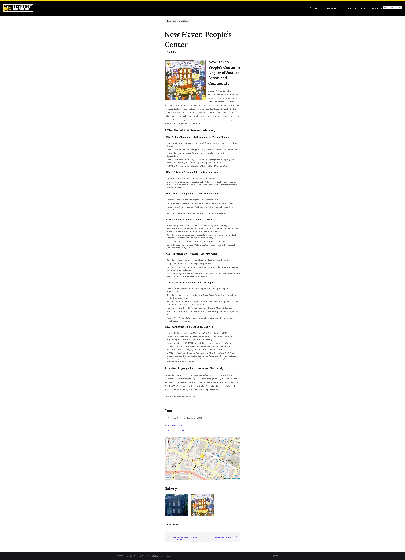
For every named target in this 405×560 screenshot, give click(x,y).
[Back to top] (286, 555)
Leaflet (227, 478)
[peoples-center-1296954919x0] (176, 505)
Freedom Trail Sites (180, 21)
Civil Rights (171, 52)
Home (169, 21)
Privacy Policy (152, 556)
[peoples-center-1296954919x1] (203, 505)
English (390, 7)
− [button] (167, 442)
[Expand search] (311, 8)
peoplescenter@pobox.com (180, 430)
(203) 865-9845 (175, 425)
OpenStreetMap (235, 478)
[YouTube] (277, 556)
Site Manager (164, 556)
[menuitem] (318, 8)
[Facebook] (274, 556)
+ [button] (167, 440)
